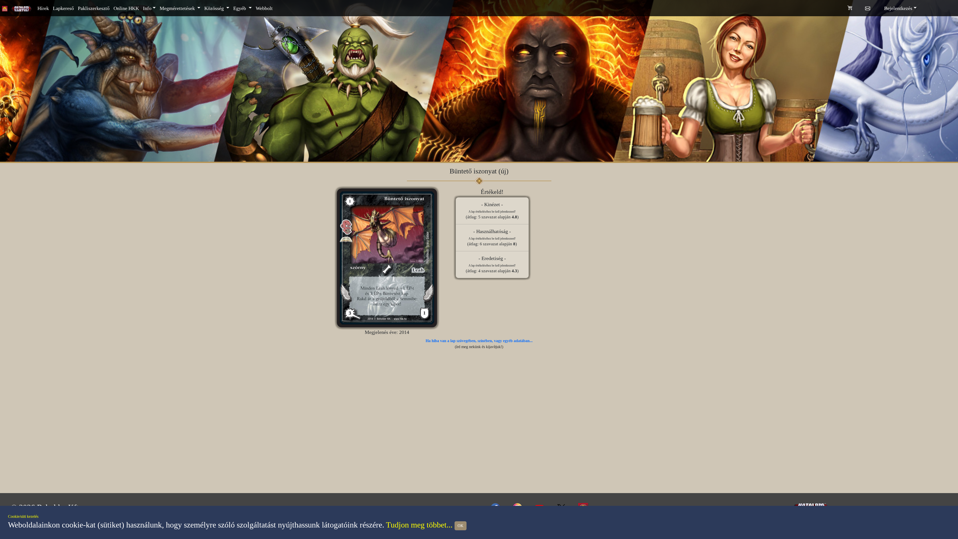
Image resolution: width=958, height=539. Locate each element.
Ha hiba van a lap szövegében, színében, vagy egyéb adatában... (479, 341)
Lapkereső (63, 8)
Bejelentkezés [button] (898, 8)
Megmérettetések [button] (178, 8)
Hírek (43, 8)
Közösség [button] (214, 8)
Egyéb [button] (240, 8)
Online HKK (126, 8)
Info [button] (147, 8)
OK (461, 526)
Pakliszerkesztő (94, 8)
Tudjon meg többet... (419, 524)
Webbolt (264, 8)
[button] (856, 6)
